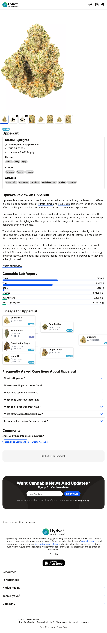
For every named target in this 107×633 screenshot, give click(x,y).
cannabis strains (89, 541)
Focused (20, 172)
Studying (72, 182)
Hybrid (22, 522)
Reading (62, 182)
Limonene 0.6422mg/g (21, 152)
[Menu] (103, 4)
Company (8, 603)
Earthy (8, 162)
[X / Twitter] (51, 554)
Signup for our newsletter (53, 487)
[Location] (90, 4)
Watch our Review (12, 265)
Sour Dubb (64, 203)
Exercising (35, 182)
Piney (17, 162)
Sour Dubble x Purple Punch (23, 144)
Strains (13, 522)
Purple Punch (45, 203)
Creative (29, 172)
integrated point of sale (46, 544)
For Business (10, 579)
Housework (23, 182)
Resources (9, 572)
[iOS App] (54, 563)
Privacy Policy (82, 500)
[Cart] (96, 4)
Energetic (10, 172)
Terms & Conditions (47, 627)
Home (5, 522)
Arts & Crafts (11, 182)
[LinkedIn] (56, 554)
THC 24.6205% (16, 148)
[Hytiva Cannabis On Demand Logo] (12, 5)
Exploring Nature (49, 182)
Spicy (24, 162)
